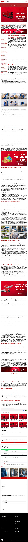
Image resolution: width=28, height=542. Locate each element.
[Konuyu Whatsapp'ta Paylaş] (26, 410)
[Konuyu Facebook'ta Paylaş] (23, 410)
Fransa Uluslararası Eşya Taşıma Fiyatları (13, 420)
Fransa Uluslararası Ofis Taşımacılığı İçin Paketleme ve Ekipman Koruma (4, 55)
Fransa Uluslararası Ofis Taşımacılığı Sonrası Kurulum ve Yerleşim (4, 59)
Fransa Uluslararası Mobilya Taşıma (23, 427)
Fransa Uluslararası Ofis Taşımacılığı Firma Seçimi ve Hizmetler (4, 47)
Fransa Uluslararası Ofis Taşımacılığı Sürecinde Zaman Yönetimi (4, 57)
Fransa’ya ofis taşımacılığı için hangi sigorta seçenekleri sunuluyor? (4, 69)
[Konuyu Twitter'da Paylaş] (25, 410)
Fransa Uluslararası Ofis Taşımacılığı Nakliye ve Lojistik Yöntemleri (4, 52)
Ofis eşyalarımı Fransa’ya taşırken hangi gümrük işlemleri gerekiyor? (3, 65)
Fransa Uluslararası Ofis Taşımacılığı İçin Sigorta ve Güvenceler (4, 50)
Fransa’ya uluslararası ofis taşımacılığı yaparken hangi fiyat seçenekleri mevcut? (4, 63)
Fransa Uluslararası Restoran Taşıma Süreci (13, 427)
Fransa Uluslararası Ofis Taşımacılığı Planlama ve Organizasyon (3, 39)
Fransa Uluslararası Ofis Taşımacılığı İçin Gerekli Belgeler (3, 41)
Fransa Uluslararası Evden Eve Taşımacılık (4, 427)
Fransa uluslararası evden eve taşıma (13, 37)
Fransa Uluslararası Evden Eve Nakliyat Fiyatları (4, 420)
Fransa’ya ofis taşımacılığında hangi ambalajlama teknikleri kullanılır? (4, 71)
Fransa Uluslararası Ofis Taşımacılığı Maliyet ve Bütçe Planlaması (4, 45)
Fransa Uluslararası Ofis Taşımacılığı (22, 420)
